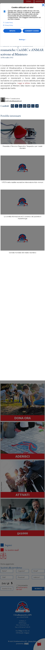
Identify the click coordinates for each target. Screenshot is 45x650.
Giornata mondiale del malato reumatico (22, 252)
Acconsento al (22, 587)
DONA (28, 1)
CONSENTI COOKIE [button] (32, 31)
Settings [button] (22, 39)
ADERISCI (39, 1)
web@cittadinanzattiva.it (13, 101)
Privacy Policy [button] (9, 25)
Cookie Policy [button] (9, 22)
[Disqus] (22, 292)
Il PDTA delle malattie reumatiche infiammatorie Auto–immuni (22, 182)
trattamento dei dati (21, 588)
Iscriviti (38, 589)
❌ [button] (43, 5)
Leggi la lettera (23, 83)
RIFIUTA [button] (12, 31)
